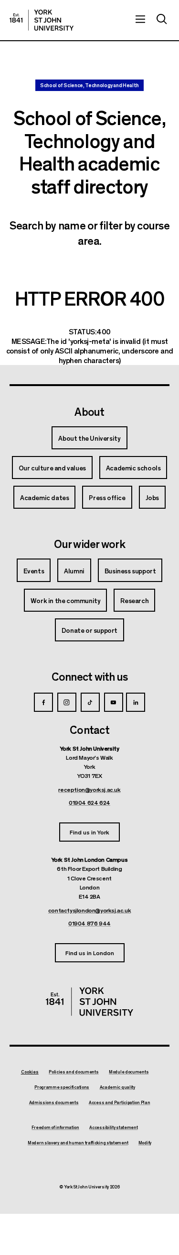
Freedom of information (55, 1127)
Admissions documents (54, 1103)
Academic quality (117, 1087)
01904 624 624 (89, 802)
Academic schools (133, 467)
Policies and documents (73, 1072)
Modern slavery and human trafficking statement (78, 1143)
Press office (107, 497)
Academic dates (44, 497)
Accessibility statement (113, 1127)
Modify (144, 1143)
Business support (130, 570)
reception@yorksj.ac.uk (89, 789)
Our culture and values (52, 467)
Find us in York (89, 832)
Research (134, 600)
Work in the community (66, 600)
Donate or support (89, 630)
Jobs (152, 497)
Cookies (30, 1072)
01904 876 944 (89, 923)
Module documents (128, 1072)
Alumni (74, 570)
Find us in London (89, 952)
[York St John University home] (42, 20)
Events (33, 570)
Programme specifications (61, 1087)
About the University (89, 438)
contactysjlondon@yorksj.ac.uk (89, 910)
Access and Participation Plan (119, 1103)
